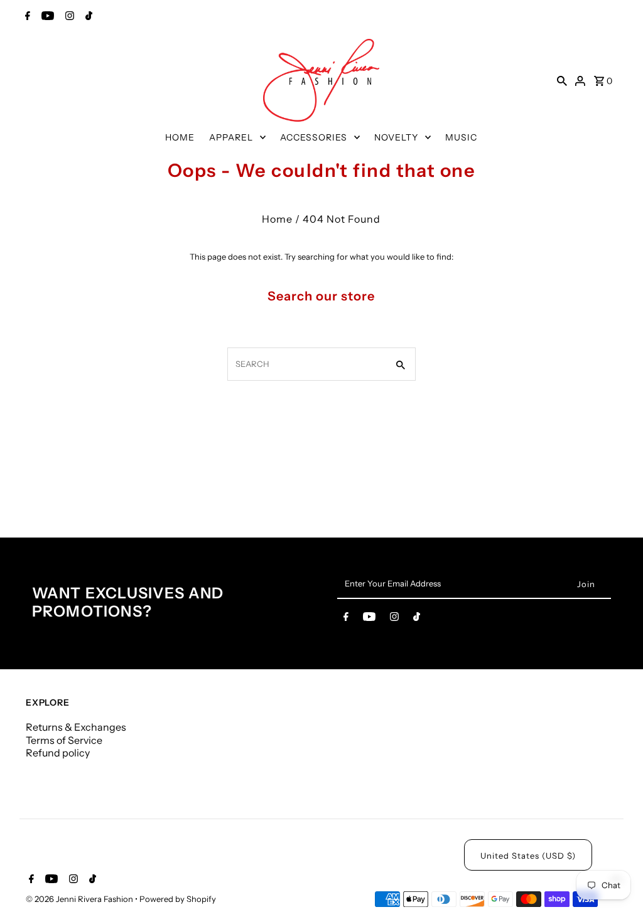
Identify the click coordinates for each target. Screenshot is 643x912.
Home (277, 219)
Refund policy (58, 752)
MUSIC (461, 137)
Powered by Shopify (177, 899)
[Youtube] (46, 16)
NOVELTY (396, 137)
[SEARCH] (562, 80)
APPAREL (231, 137)
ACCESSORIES (313, 137)
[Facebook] (26, 16)
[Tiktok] (87, 16)
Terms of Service (64, 740)
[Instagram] (68, 16)
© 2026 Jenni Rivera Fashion (80, 899)
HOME (180, 137)
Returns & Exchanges (76, 727)
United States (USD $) (528, 856)
